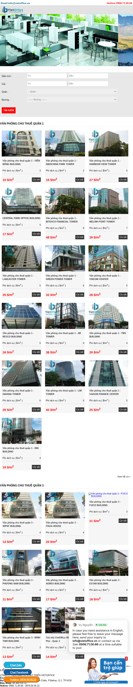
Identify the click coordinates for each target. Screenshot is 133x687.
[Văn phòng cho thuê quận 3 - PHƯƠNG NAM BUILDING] (22, 575)
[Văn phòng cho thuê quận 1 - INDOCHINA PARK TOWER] (65, 155)
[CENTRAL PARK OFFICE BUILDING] (22, 213)
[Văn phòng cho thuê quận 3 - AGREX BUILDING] (65, 575)
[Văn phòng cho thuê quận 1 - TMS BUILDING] (108, 328)
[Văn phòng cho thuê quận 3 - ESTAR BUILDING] (108, 575)
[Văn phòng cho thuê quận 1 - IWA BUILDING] (22, 443)
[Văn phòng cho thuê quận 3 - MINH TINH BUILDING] (22, 632)
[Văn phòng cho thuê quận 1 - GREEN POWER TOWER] (65, 270)
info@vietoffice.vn (85, 641)
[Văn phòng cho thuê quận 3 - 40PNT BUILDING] (22, 517)
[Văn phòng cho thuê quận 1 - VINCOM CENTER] (108, 270)
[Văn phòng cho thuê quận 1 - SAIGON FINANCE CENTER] (108, 385)
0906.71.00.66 (88, 644)
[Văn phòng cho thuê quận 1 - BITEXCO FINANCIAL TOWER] (65, 213)
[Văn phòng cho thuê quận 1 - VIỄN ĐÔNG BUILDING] (22, 155)
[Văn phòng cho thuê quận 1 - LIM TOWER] (65, 385)
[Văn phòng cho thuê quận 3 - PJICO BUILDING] (108, 496)
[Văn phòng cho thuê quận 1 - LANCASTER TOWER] (22, 270)
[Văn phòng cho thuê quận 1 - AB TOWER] (65, 328)
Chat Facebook (19, 672)
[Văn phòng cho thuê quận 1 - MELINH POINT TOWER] (108, 213)
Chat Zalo (16, 665)
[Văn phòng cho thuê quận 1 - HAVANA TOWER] (22, 385)
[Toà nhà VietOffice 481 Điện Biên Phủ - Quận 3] (65, 632)
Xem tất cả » (123, 476)
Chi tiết (36, 179)
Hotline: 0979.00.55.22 (23, 679)
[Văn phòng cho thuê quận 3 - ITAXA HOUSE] (65, 517)
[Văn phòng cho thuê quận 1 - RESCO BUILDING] (22, 328)
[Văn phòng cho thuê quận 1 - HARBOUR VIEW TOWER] (108, 155)
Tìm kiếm (8, 110)
